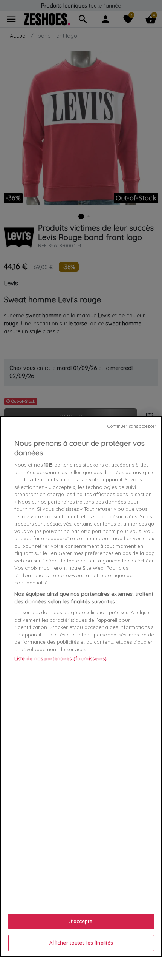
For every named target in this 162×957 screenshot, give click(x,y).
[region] (81, 686)
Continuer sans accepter (131, 426)
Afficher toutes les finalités (81, 943)
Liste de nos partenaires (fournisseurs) (60, 658)
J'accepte (80, 921)
